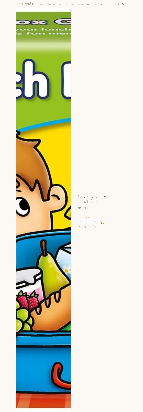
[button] (43, 4)
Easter (102, 4)
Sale (87, 4)
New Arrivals (80, 4)
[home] (26, 4)
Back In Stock (94, 4)
